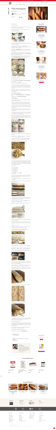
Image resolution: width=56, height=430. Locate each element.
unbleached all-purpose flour (17, 56)
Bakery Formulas (30, 417)
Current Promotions (11, 416)
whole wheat (17, 338)
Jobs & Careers (40, 417)
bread (15, 338)
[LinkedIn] (29, 403)
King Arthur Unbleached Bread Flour (22, 96)
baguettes (20, 338)
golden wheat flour (18, 49)
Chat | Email (42, 351)
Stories (24, 4)
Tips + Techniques (20, 4)
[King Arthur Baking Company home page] (10, 3)
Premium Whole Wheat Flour (27, 80)
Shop (16, 2)
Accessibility (15, 426)
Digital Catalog (10, 414)
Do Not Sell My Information (26, 426)
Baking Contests (20, 419)
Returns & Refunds (11, 419)
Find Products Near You (41, 415)
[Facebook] (29, 402)
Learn (23, 2)
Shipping (10, 418)
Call (39, 351)
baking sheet (26, 200)
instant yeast (19, 82)
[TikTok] (30, 402)
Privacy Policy (18, 426)
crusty (24, 338)
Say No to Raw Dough (21, 417)
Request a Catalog (11, 415)
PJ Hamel (15, 13)
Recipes (20, 2)
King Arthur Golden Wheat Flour (19, 80)
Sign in (45, 2)
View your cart (46, 2)
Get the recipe (41, 82)
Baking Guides (20, 415)
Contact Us (40, 421)
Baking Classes (20, 418)
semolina (21, 172)
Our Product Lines (41, 414)
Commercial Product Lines (31, 415)
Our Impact (40, 419)
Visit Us (43, 0)
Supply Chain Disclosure (11, 426)
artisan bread (14, 339)
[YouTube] (30, 403)
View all (41, 339)
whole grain (22, 338)
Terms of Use (21, 426)
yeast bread (27, 338)
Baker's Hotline (20, 416)
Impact (33, 2)
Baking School (28, 2)
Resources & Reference (31, 418)
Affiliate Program (10, 421)
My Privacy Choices (30, 426)
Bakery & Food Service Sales (32, 414)
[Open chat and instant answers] (54, 428)
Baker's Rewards (46, 0)
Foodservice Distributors (31, 416)
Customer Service (10, 417)
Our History (40, 418)
